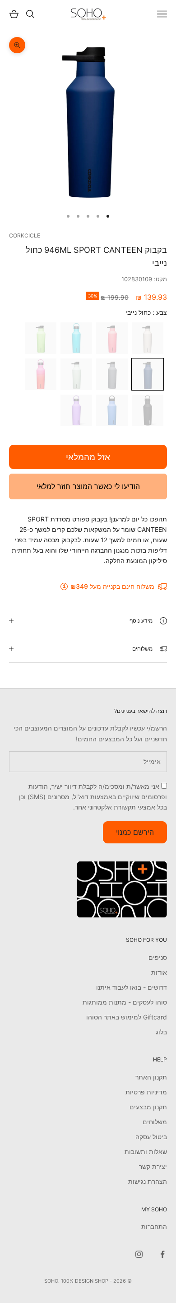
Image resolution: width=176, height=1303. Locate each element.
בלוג (161, 1032)
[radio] (148, 338)
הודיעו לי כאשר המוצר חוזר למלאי (88, 486)
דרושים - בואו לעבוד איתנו (131, 987)
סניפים (157, 957)
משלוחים (155, 1122)
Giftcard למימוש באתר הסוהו (126, 1017)
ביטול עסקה (151, 1136)
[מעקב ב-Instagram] (139, 1254)
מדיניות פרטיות (146, 1092)
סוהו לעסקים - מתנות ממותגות (125, 1002)
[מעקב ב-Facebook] (162, 1254)
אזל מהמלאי (88, 457)
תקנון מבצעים (148, 1107)
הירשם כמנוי (135, 832)
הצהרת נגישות (147, 1181)
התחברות (154, 1226)
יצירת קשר (153, 1166)
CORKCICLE (24, 235)
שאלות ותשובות (146, 1151)
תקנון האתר (151, 1077)
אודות (159, 972)
